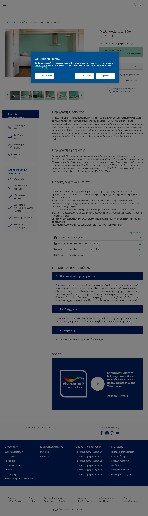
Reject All (105, 76)
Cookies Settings (44, 76)
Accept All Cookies (84, 76)
